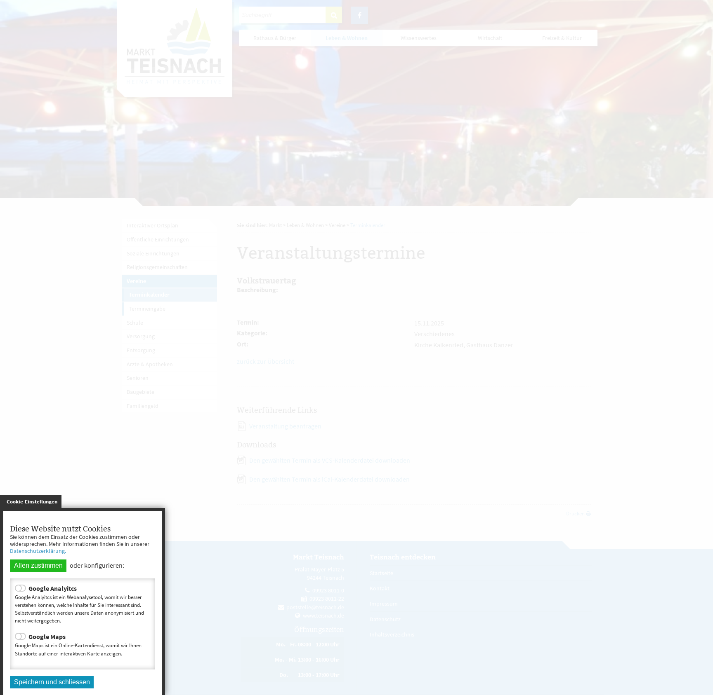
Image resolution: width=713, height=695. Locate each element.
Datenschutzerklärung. (38, 551)
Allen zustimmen (38, 565)
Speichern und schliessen (52, 682)
